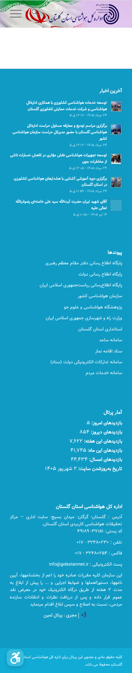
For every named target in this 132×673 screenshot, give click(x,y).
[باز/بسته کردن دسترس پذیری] (15, 657)
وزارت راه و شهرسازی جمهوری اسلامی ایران (84, 318)
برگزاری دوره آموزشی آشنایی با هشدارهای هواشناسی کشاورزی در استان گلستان (60, 181)
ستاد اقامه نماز (108, 351)
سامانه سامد (110, 340)
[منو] (18, 13)
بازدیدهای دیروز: (105, 432)
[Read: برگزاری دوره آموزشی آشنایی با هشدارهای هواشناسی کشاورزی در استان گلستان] (116, 182)
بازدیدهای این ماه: (104, 450)
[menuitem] (33, 13)
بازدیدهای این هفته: (102, 441)
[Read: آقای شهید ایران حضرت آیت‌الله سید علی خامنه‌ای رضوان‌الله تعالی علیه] (116, 205)
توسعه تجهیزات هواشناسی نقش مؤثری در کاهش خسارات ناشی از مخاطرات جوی (58, 158)
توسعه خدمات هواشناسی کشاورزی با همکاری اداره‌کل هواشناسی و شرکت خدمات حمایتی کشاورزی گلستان (66, 105)
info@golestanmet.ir (68, 564)
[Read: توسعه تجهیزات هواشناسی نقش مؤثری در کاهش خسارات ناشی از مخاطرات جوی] (116, 159)
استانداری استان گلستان (100, 329)
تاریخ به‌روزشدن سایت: (99, 468)
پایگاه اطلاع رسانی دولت (100, 274)
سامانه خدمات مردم (104, 372)
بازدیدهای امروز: (106, 423)
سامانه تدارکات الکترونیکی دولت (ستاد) (86, 362)
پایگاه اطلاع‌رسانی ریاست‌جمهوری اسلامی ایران (81, 285)
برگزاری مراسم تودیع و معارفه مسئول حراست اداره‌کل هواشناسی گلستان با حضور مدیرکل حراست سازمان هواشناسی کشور (60, 132)
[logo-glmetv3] (77, 13)
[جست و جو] (33, 13)
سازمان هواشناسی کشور (100, 296)
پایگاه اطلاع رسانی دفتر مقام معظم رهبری (83, 263)
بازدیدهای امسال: (105, 459)
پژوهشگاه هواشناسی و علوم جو (93, 307)
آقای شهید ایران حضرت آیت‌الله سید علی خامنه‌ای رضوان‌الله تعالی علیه (61, 204)
